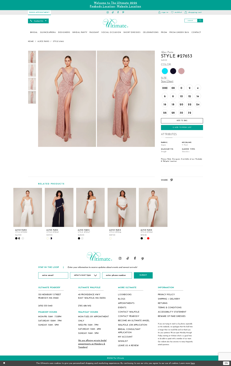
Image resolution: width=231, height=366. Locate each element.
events (122, 308)
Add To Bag (182, 120)
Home (31, 41)
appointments (126, 303)
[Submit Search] (200, 20)
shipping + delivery (169, 299)
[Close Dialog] (4, 363)
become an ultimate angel (134, 321)
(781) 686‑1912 (84, 306)
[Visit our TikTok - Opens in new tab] (113, 12)
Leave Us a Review (128, 346)
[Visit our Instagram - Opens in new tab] (107, 12)
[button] (163, 12)
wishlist (123, 341)
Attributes (169, 134)
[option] (27, 214)
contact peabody (128, 316)
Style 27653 (58, 41)
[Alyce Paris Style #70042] (153, 207)
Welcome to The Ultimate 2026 (115, 3)
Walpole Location (129, 6)
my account (125, 337)
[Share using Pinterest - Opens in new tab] (171, 180)
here (193, 363)
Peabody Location (102, 6)
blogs (121, 299)
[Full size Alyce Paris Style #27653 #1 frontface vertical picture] (126, 99)
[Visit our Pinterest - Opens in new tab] (123, 12)
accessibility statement (172, 312)
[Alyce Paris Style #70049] (59, 207)
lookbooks (125, 295)
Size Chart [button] (167, 81)
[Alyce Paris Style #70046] (122, 207)
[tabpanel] (66, 99)
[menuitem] (34, 32)
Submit (143, 275)
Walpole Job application (132, 325)
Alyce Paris (43, 41)
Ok (226, 363)
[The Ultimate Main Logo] (115, 23)
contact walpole (128, 312)
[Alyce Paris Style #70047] (90, 207)
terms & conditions (170, 308)
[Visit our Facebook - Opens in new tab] (118, 12)
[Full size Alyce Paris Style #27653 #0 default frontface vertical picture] (67, 99)
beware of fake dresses (172, 316)
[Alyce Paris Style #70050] (27, 207)
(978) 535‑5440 (45, 306)
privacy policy (166, 295)
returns (162, 303)
